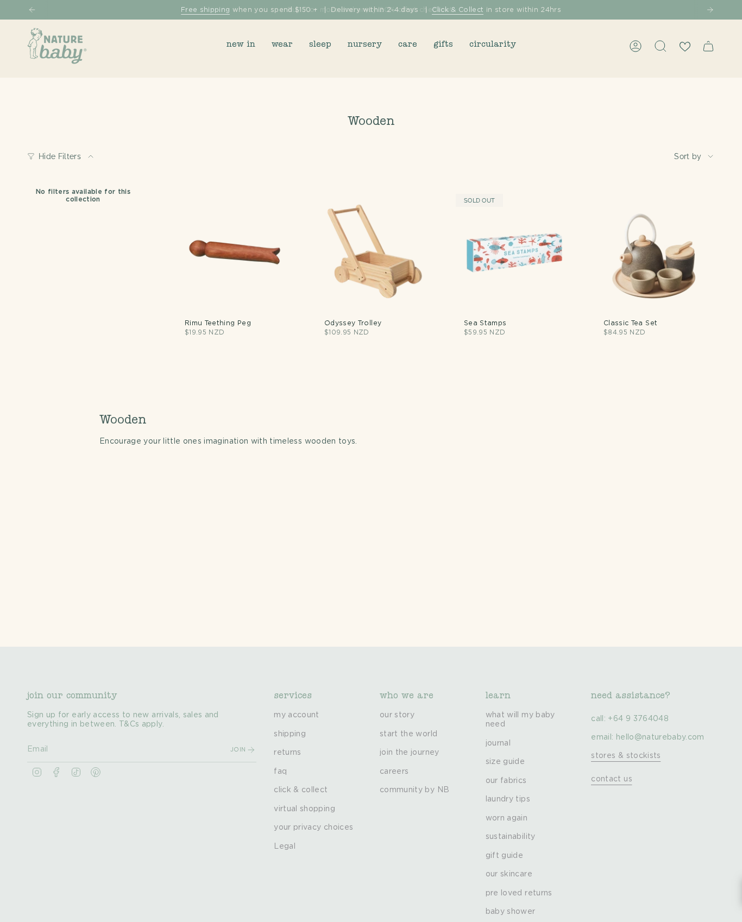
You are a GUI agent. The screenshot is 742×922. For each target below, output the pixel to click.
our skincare (509, 874)
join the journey (409, 752)
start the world (408, 734)
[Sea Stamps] (514, 252)
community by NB (414, 790)
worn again (507, 818)
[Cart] (708, 46)
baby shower (511, 911)
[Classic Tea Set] (654, 252)
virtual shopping (304, 809)
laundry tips (508, 799)
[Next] (710, 10)
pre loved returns (519, 893)
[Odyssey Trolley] (374, 252)
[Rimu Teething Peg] (235, 252)
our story (397, 715)
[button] (240, 46)
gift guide (505, 856)
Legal (284, 846)
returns (287, 752)
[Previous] (32, 10)
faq (280, 771)
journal (498, 743)
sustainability (511, 837)
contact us (611, 779)
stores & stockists (626, 756)
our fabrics (506, 781)
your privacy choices (313, 827)
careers (394, 771)
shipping (290, 734)
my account (296, 715)
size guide (505, 762)
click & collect (301, 790)
